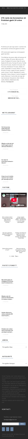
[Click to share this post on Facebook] (6, 42)
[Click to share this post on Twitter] (11, 42)
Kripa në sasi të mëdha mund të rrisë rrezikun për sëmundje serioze (7, 178)
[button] (7, 216)
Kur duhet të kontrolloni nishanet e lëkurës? (7, 161)
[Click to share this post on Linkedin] (22, 42)
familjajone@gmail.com (10, 419)
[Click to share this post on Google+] (16, 42)
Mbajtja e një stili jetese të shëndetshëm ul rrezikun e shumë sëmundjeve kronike (15, 8)
